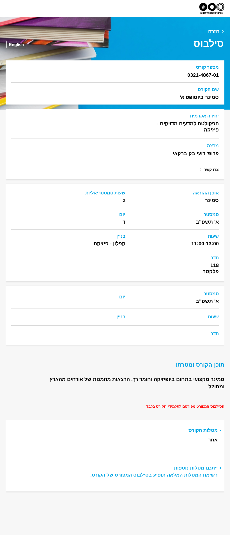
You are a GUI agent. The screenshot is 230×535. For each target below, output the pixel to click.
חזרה (214, 31)
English (16, 44)
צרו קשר (211, 169)
